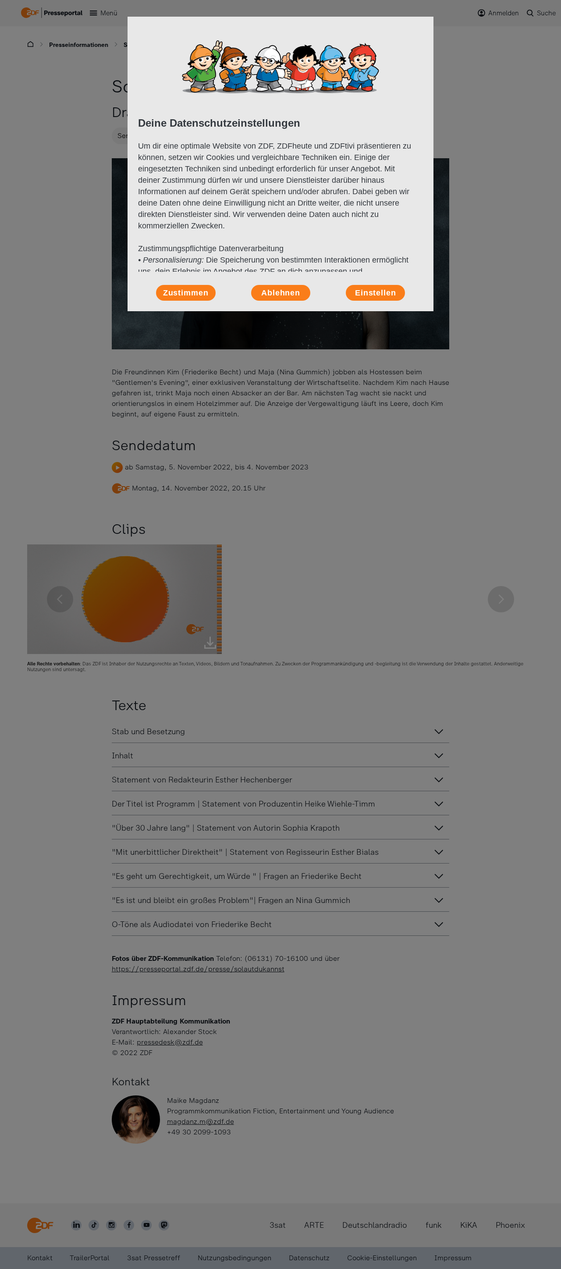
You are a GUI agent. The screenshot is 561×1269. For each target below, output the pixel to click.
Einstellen (375, 292)
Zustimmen (186, 292)
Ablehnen (280, 292)
